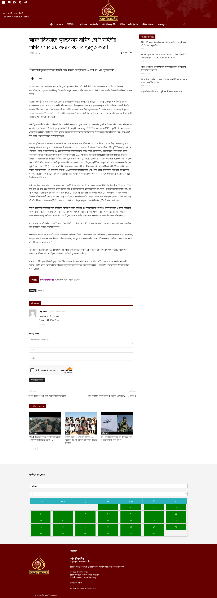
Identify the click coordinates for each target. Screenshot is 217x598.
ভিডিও (122, 24)
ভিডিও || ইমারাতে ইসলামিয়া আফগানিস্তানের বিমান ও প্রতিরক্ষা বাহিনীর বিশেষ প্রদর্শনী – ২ (163, 44)
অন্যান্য (161, 24)
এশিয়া (67, 433)
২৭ (63, 533)
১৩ (63, 520)
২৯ (108, 533)
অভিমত (40, 290)
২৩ (131, 526)
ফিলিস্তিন (71, 24)
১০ (153, 513)
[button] (183, 24)
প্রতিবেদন (83, 24)
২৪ (154, 526)
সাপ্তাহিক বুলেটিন (109, 24)
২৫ (176, 526)
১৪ (85, 520)
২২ (108, 526)
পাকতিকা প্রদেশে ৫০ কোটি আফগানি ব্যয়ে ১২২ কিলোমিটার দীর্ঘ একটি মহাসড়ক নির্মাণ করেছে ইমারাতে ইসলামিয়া (81, 440)
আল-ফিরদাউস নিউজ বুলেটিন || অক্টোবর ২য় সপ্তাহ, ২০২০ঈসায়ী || (112, 396)
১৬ (131, 520)
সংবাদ (59, 24)
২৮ (85, 533)
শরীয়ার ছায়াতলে (148, 24)
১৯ (41, 526)
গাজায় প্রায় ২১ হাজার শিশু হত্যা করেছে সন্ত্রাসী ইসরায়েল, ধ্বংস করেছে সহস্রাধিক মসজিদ (164, 81)
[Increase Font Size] (33, 79)
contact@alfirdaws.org (84, 588)
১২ (41, 520)
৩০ (131, 533)
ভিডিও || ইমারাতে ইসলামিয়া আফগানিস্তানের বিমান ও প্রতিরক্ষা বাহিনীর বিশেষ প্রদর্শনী (163, 68)
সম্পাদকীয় (94, 24)
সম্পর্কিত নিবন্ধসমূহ (37, 406)
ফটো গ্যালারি (133, 24)
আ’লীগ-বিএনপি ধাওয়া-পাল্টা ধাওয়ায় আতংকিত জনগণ (47, 396)
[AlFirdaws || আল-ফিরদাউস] (108, 10)
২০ (63, 526)
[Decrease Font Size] (42, 79)
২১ (85, 526)
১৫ (108, 520)
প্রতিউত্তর (42, 324)
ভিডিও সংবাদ (33, 433)
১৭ (153, 520)
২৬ (41, 533)
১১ (176, 513)
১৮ (176, 520)
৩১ (153, 533)
